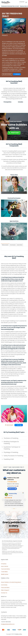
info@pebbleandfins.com (7, 624)
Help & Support (5, 590)
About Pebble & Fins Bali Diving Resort (11, 582)
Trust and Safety (5, 569)
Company (3, 564)
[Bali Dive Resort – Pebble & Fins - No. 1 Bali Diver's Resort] (6, 2)
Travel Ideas (4, 571)
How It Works (4, 566)
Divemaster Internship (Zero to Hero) (10, 6)
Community (4, 585)
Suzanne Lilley (13, 493)
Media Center (4, 574)
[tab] (5, 244)
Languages (21, 1)
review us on (11, 488)
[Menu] (26, 2)
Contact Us (4, 593)
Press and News (5, 587)
